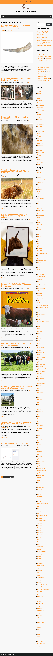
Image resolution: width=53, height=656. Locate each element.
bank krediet (39, 208)
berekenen (39, 222)
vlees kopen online (41, 620)
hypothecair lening (41, 364)
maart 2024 (39, 140)
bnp (38, 243)
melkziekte (39, 489)
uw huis (39, 612)
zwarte (38, 646)
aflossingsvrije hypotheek (42, 179)
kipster (38, 416)
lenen (38, 463)
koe (38, 423)
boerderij (39, 246)
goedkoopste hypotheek (42, 307)
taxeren (39, 601)
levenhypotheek (40, 475)
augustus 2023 (40, 152)
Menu (3, 16)
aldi (38, 187)
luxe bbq (39, 480)
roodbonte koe (40, 565)
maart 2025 (39, 119)
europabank (39, 293)
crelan (38, 272)
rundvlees (39, 567)
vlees (38, 618)
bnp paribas (39, 245)
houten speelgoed (41, 347)
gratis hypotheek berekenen (43, 321)
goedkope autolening (41, 309)
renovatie (39, 558)
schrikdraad (39, 570)
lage (38, 449)
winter (38, 634)
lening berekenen (41, 466)
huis (38, 348)
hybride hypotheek (41, 357)
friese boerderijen (41, 298)
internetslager (40, 392)
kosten (8, 427)
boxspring (39, 250)
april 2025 (39, 117)
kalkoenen (39, 399)
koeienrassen (40, 430)
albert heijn (39, 186)
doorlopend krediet (41, 284)
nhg (38, 508)
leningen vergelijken (41, 473)
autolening (39, 201)
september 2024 (40, 129)
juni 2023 (39, 155)
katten (38, 402)
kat (38, 400)
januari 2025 (40, 122)
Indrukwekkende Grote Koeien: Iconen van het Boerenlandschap (16, 344)
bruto (38, 258)
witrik (38, 636)
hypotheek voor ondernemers (43, 374)
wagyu (38, 625)
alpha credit (39, 189)
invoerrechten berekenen (42, 394)
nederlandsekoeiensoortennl (44, 53)
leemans (39, 454)
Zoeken (38, 22)
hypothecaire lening (41, 368)
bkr (38, 234)
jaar (38, 395)
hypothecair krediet (41, 361)
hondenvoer (40, 343)
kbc (38, 404)
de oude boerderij (41, 276)
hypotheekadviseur (41, 376)
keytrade (39, 409)
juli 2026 (39, 91)
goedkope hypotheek (41, 310)
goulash (39, 316)
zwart (38, 644)
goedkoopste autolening (42, 305)
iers (38, 387)
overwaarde (39, 523)
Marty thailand (41, 58)
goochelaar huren (41, 314)
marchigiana (40, 485)
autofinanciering (40, 199)
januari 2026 (40, 102)
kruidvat (39, 440)
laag (38, 446)
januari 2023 (40, 164)
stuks (38, 592)
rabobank (39, 549)
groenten (39, 323)
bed (38, 213)
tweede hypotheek (41, 605)
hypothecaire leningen (42, 369)
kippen (38, 414)
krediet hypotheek (41, 439)
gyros (38, 326)
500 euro (39, 170)
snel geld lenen (40, 577)
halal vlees (39, 331)
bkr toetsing (39, 236)
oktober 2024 (40, 128)
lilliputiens (39, 477)
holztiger (39, 340)
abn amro (39, 175)
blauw (38, 238)
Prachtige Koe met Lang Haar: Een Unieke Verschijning (14, 117)
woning (38, 638)
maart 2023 (39, 161)
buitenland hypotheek (41, 260)
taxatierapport (40, 596)
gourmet (39, 317)
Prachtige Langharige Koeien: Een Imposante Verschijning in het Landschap (14, 215)
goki (38, 312)
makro (38, 484)
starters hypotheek (41, 586)
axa (38, 203)
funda (38, 302)
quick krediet (40, 546)
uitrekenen (39, 608)
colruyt (38, 267)
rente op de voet (40, 563)
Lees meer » (4, 72)
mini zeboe (39, 494)
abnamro (39, 177)
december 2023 (40, 145)
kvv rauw (39, 444)
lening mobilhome (41, 468)
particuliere (39, 530)
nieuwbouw (39, 510)
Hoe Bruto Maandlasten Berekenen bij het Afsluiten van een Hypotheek (43, 33)
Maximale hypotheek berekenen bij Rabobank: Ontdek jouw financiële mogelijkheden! (44, 67)
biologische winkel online (42, 232)
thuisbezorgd (40, 603)
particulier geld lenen (41, 528)
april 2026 (39, 96)
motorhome (39, 499)
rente (38, 561)
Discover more (41, 71)
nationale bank (40, 504)
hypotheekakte (40, 378)
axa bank (39, 205)
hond (38, 342)
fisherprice (39, 295)
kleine (38, 420)
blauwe (38, 239)
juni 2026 (39, 93)
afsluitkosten (40, 180)
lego (38, 458)
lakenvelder (39, 451)
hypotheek (39, 373)
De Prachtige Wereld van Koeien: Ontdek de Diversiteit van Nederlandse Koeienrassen (16, 284)
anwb (38, 191)
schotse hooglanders (41, 568)
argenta (39, 194)
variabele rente (40, 613)
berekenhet (39, 224)
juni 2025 (39, 114)
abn (38, 173)
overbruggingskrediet (41, 520)
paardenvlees (40, 525)
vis (38, 617)
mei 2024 (39, 136)
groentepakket (40, 324)
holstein (39, 338)
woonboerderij (40, 639)
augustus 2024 (40, 131)
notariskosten (40, 511)
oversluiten (39, 521)
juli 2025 (39, 112)
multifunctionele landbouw (42, 503)
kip (38, 413)
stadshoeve (39, 582)
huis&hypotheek (40, 352)
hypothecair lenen (41, 362)
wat (7, 447)
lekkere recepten (40, 461)
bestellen (39, 225)
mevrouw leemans (41, 491)
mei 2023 (39, 157)
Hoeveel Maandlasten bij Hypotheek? (15, 443)
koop (38, 433)
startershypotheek (41, 587)
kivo (38, 418)
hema (38, 333)
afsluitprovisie (40, 182)
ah (37, 184)
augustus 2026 (40, 89)
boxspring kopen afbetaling (43, 251)
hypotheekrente (40, 380)
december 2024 (40, 124)
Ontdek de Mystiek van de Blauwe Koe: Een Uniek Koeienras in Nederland (16, 387)
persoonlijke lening (41, 534)
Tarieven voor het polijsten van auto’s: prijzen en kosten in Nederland (16, 423)
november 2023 (40, 147)
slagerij (38, 573)
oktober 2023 (40, 148)
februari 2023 (40, 162)
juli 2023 (39, 154)
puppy (38, 544)
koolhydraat (39, 432)
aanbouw (39, 172)
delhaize (39, 277)
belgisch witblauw (41, 219)
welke (38, 632)
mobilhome (39, 498)
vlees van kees (40, 622)
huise (38, 354)
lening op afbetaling (41, 470)
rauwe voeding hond (41, 551)
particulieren (40, 532)
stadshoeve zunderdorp (42, 584)
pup (38, 542)
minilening (39, 496)
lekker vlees (39, 459)
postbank (39, 537)
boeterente (39, 248)
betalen (38, 227)
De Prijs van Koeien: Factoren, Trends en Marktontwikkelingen (44, 60)
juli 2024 (39, 133)
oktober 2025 (40, 107)
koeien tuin (39, 428)
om (38, 513)
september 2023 (40, 150)
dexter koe (39, 279)
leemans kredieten (41, 456)
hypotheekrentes (40, 381)
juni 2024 (39, 135)
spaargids (39, 580)
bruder (38, 255)
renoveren (39, 560)
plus (38, 535)
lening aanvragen (41, 465)
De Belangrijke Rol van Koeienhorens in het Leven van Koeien (17, 79)
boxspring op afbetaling (42, 253)
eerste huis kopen (41, 288)
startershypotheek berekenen (43, 589)
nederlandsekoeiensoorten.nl (26, 12)
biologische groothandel (42, 231)
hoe (38, 335)
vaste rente (39, 615)
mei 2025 (39, 115)
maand (38, 482)
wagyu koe (39, 627)
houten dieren (40, 345)
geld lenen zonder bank (42, 303)
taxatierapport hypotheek (42, 598)
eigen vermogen (40, 291)
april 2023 (39, 159)
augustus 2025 (40, 110)
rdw (38, 553)
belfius (38, 217)
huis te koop (40, 350)
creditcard (39, 271)
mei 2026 (39, 95)
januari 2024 (40, 143)
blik (38, 241)
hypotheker (39, 385)
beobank (39, 220)
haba (38, 328)
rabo (38, 547)
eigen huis (39, 290)
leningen (39, 472)
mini (38, 492)
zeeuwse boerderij (41, 643)
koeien (38, 426)
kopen (38, 435)
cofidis (38, 265)
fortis (38, 297)
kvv (38, 442)
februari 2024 (40, 141)
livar (38, 478)
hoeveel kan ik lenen (41, 336)
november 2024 (40, 126)
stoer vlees (39, 591)
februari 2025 (40, 121)
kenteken (39, 406)
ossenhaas (39, 518)
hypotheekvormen (41, 383)
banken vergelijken (41, 210)
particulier (39, 527)
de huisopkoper (40, 274)
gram (38, 319)
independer (39, 388)
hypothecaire (40, 366)
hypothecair (39, 359)
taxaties (39, 599)
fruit (38, 300)
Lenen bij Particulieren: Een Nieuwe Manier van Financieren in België (44, 82)
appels (38, 193)
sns (38, 579)
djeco (38, 283)
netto (38, 506)
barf (38, 212)
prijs (38, 539)
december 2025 (40, 103)
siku (38, 572)
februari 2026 (40, 100)
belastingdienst (40, 215)
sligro (38, 575)
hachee (39, 329)
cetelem (39, 264)
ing (38, 390)
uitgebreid (39, 606)
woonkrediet (40, 641)
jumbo (38, 397)
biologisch (39, 229)
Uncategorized (10, 30)
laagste (38, 447)
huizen (38, 355)
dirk (38, 281)
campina (39, 262)
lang (7, 122)
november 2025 (40, 105)
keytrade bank (40, 411)
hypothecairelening (41, 371)
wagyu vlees (40, 629)
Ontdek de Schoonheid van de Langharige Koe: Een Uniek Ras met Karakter (15, 171)
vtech (38, 624)
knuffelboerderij (40, 421)
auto (38, 196)
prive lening (39, 541)
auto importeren (40, 198)
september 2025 (40, 109)
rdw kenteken (40, 554)
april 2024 (39, 138)
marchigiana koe (40, 487)
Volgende (12, 477)
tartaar (38, 594)
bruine (38, 257)
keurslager (39, 407)
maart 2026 (39, 98)
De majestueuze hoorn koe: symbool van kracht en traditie (15, 25)
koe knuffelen (40, 425)
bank (38, 206)
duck (38, 286)
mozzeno (39, 501)
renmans (39, 556)
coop (38, 269)
